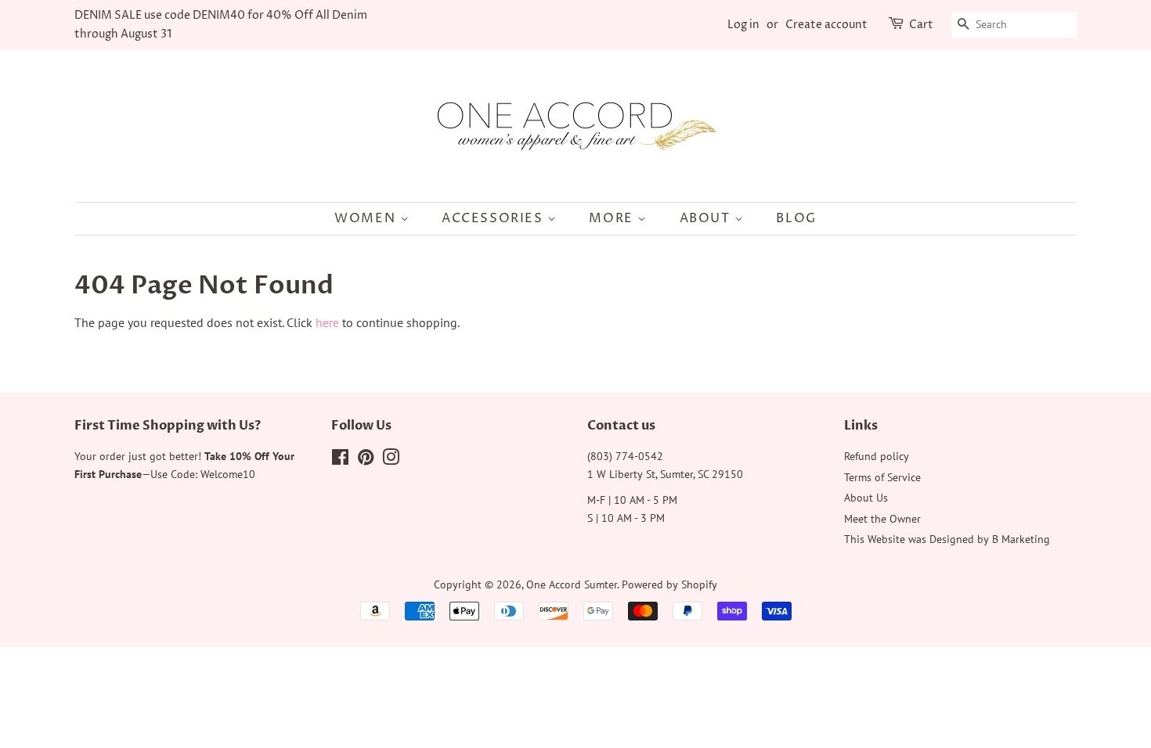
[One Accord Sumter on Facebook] (340, 460)
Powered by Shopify (669, 584)
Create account (826, 24)
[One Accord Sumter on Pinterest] (365, 460)
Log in (743, 24)
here (327, 322)
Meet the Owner (882, 519)
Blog (796, 218)
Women (367, 218)
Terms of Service (882, 477)
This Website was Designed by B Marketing (947, 539)
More (613, 218)
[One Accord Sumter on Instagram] (390, 460)
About (707, 218)
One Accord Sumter (571, 584)
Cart (921, 24)
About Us (866, 498)
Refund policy (876, 456)
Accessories (494, 218)
